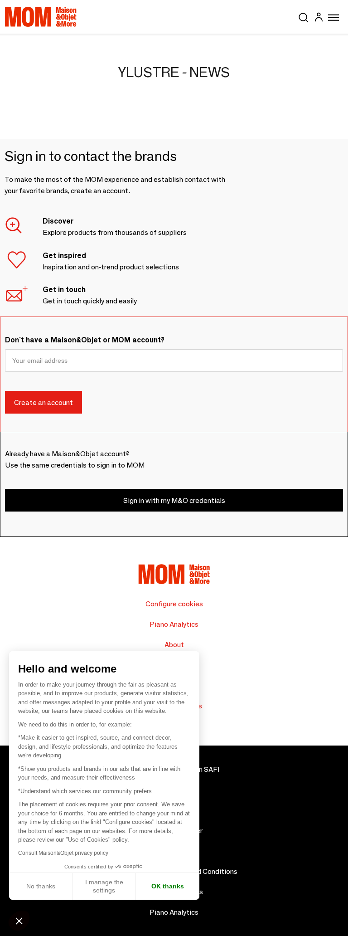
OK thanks (167, 886)
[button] (19, 920)
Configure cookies (174, 604)
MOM (41, 17)
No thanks (40, 886)
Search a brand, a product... (304, 16)
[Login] (318, 18)
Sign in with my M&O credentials (174, 500)
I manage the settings (104, 886)
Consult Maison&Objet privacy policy (63, 853)
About (174, 644)
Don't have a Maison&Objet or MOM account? (84, 340)
